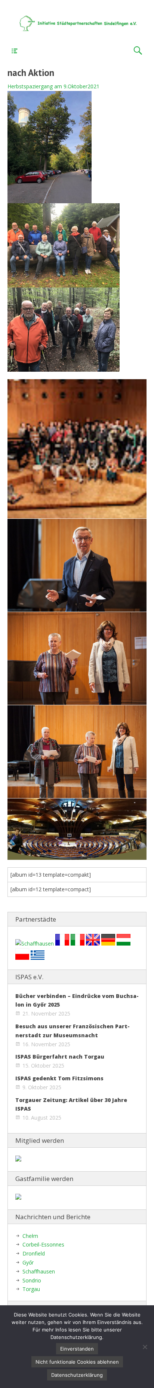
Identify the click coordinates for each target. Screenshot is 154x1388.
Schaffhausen (38, 1271)
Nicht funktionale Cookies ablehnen (77, 1362)
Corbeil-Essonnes (43, 1244)
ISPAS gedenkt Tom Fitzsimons (59, 1078)
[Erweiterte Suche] (138, 51)
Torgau (31, 1289)
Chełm (30, 1235)
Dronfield (33, 1253)
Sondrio (31, 1280)
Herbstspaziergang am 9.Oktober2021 (53, 86)
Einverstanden (77, 1349)
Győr (28, 1262)
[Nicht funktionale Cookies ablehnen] (144, 1347)
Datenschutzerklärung (77, 1375)
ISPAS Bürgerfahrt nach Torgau (59, 1056)
